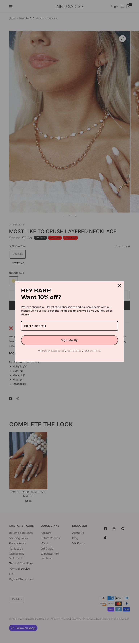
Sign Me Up (69, 340)
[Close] (119, 285)
